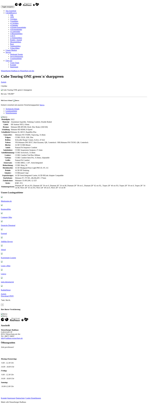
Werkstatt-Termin (16, 54)
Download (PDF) (7, 296)
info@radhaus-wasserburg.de (12, 338)
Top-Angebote (11, 11)
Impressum (14, 67)
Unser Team (14, 63)
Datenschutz (20, 398)
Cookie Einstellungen (33, 398)
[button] (6, 201)
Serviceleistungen (16, 56)
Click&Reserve (11, 13)
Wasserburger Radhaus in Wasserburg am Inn (17, 71)
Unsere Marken (11, 50)
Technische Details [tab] (12, 109)
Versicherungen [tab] (11, 113)
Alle (11, 15)
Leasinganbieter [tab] (11, 111)
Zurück (3, 82)
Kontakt (13, 65)
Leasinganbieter (16, 59)
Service (8, 52)
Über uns (9, 61)
